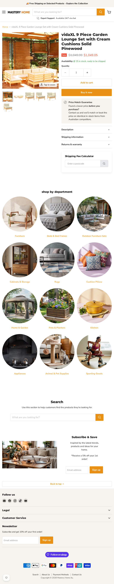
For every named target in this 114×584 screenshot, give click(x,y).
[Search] (101, 12)
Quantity (65, 66)
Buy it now (86, 92)
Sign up (96, 470)
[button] (8, 97)
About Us (46, 574)
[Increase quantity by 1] (87, 72)
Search (35, 574)
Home (5, 27)
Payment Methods (61, 574)
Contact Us (76, 574)
